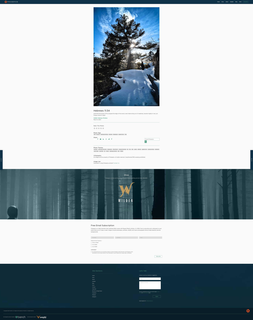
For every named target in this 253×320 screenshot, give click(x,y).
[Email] (100, 139)
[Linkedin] (103, 139)
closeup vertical (151, 149)
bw (127, 149)
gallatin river (144, 149)
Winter (121, 151)
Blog (236, 1)
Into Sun (98, 134)
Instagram (94, 296)
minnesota (157, 149)
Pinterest (94, 294)
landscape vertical (104, 134)
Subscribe (246, 1)
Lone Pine (101, 151)
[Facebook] (97, 139)
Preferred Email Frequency (96, 240)
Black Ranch (115, 149)
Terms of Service (145, 292)
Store (240, 1)
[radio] (94, 128)
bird (118, 151)
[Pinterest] (111, 139)
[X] (95, 139)
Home (218, 1)
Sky (130, 149)
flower (107, 151)
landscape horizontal (102, 149)
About (227, 1)
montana (110, 134)
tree (125, 134)
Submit (156, 296)
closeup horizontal (122, 149)
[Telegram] (109, 139)
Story (223, 1)
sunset (135, 149)
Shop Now (126, 209)
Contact (93, 287)
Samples (231, 1)
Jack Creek (96, 151)
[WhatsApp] (106, 139)
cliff (94, 134)
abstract (139, 149)
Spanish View (121, 134)
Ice (104, 151)
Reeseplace (115, 134)
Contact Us (116, 163)
